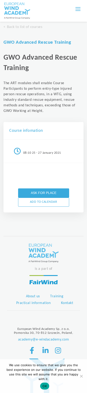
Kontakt (67, 303)
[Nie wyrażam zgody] (81, 376)
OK (44, 386)
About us (33, 296)
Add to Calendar (43, 202)
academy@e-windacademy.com (43, 339)
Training (56, 296)
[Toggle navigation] (78, 9)
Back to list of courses (24, 27)
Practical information (33, 303)
